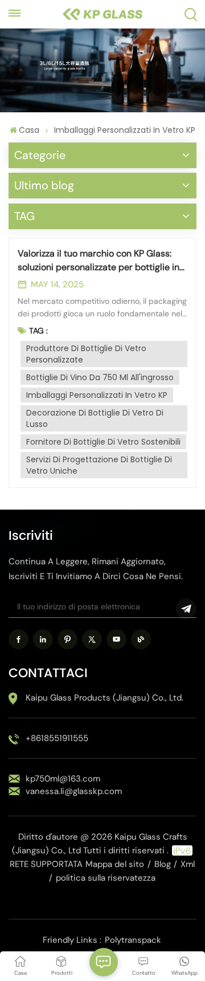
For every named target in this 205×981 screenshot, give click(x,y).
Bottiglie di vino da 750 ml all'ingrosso (100, 377)
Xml (188, 864)
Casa (29, 130)
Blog (162, 864)
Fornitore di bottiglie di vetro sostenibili (103, 441)
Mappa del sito (114, 864)
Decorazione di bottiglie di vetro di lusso (94, 418)
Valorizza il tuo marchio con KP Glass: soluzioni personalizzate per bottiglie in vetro (98, 260)
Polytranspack (133, 940)
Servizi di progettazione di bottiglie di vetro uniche (99, 465)
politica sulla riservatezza (105, 878)
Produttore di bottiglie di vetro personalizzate (86, 354)
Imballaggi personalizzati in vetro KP (96, 395)
